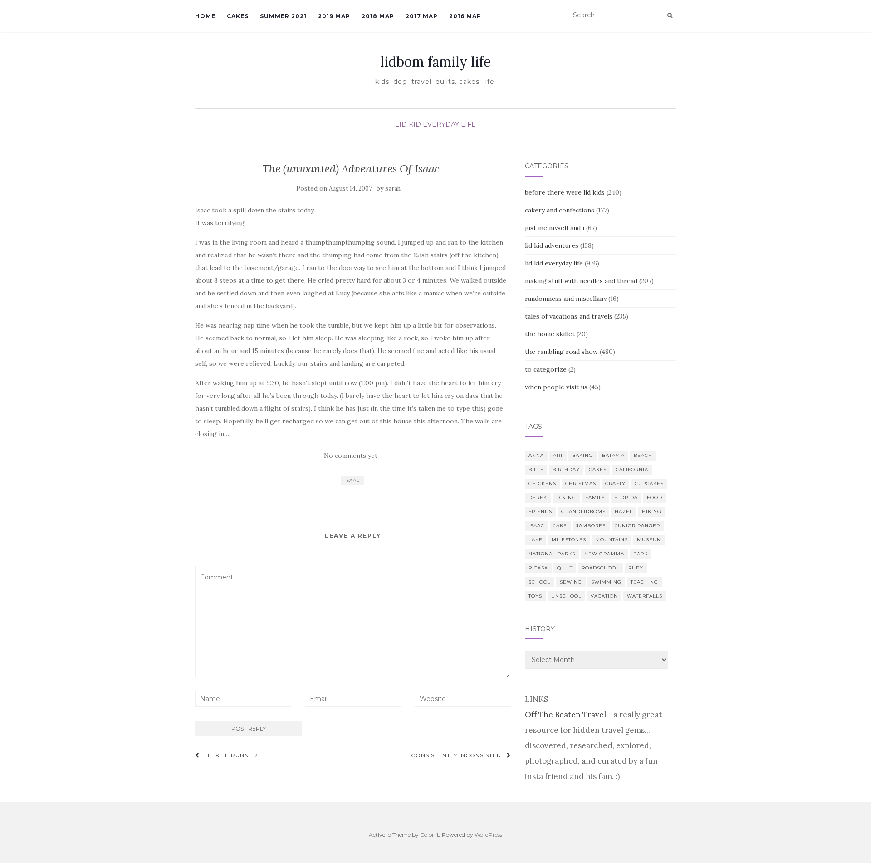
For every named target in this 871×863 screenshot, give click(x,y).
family (595, 497)
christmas (580, 483)
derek (537, 497)
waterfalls (644, 596)
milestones (569, 540)
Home (205, 16)
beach (643, 455)
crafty (615, 483)
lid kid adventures (551, 245)
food (654, 497)
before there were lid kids (565, 192)
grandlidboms (583, 512)
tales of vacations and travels (568, 316)
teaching (644, 582)
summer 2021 (283, 16)
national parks (551, 554)
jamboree (591, 526)
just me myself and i (554, 228)
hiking (651, 512)
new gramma (604, 554)
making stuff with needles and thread (581, 281)
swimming (606, 582)
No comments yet (350, 455)
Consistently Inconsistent (459, 755)
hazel (624, 512)
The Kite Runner (229, 755)
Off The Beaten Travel (565, 715)
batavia (613, 455)
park (640, 554)
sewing (571, 582)
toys (535, 596)
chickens (542, 483)
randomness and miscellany (566, 298)
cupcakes (649, 483)
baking (582, 455)
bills (535, 469)
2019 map (334, 16)
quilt (565, 568)
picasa (538, 568)
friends (540, 512)
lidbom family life (435, 62)
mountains (611, 540)
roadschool (600, 568)
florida (626, 497)
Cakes (238, 16)
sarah (393, 188)
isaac (352, 480)
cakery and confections (559, 210)
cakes (598, 469)
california (632, 469)
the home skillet (550, 334)
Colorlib (430, 834)
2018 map (378, 16)
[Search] (670, 15)
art (558, 455)
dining (566, 497)
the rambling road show (561, 352)
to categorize (546, 369)
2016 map (465, 16)
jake (560, 526)
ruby (635, 568)
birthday (566, 469)
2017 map (422, 16)
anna (536, 455)
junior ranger (637, 526)
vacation (604, 596)
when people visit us (556, 387)
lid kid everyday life (435, 124)
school (539, 582)
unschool (566, 596)
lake (535, 540)
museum (649, 540)
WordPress (488, 834)
